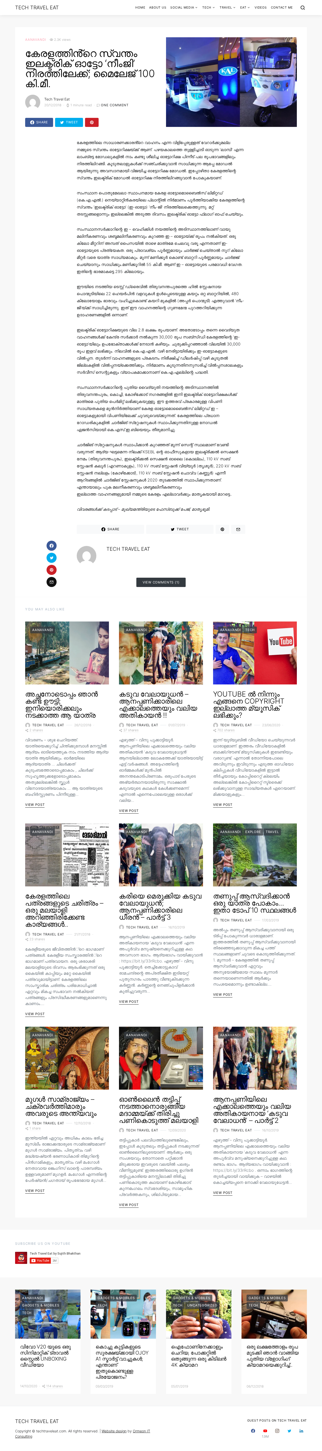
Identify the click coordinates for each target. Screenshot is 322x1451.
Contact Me (282, 7)
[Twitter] (289, 1433)
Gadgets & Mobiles (40, 1305)
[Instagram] (277, 1433)
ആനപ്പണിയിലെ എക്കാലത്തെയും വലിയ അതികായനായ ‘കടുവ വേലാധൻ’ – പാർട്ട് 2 (252, 1110)
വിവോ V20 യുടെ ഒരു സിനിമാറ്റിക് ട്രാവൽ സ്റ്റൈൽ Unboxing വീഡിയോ (45, 1356)
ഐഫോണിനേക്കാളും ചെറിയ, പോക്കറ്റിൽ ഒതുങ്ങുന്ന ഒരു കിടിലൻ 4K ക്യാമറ (198, 1356)
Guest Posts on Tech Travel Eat (277, 1420)
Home (140, 7)
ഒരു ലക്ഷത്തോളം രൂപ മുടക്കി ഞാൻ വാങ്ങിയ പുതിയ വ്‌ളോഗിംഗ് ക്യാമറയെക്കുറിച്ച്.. (273, 1356)
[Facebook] (253, 1433)
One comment (115, 105)
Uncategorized (202, 1305)
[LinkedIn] (301, 1433)
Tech (206, 7)
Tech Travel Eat (37, 8)
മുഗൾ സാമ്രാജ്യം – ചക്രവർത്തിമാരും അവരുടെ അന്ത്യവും (61, 1106)
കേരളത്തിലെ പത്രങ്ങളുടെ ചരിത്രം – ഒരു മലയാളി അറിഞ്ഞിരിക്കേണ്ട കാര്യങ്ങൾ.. (64, 910)
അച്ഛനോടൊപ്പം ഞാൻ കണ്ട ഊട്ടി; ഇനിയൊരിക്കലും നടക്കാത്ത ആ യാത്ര (61, 704)
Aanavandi (35, 40)
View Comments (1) (161, 582)
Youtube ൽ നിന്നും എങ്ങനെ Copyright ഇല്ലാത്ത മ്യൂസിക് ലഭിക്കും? (249, 704)
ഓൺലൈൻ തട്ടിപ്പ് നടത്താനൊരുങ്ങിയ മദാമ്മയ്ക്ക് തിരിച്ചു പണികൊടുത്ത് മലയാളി (158, 1110)
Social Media (182, 7)
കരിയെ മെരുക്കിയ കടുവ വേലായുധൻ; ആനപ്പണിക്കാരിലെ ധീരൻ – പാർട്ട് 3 (160, 906)
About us (157, 7)
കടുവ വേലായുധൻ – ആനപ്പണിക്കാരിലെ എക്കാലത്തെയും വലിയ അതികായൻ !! (158, 704)
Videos (261, 7)
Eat (243, 7)
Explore (253, 832)
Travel (226, 7)
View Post (35, 805)
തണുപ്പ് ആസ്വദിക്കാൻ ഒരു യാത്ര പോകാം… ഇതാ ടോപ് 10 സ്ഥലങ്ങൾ (254, 903)
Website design (114, 1431)
